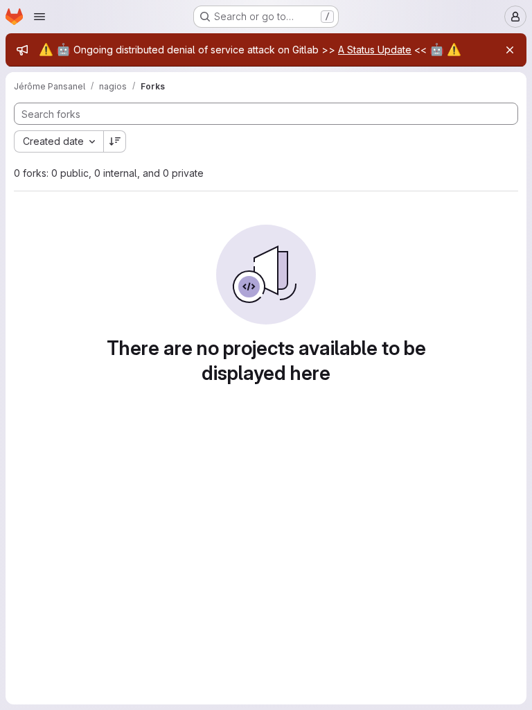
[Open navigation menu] (39, 17)
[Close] (510, 50)
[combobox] (58, 141)
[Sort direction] (115, 141)
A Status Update (374, 49)
